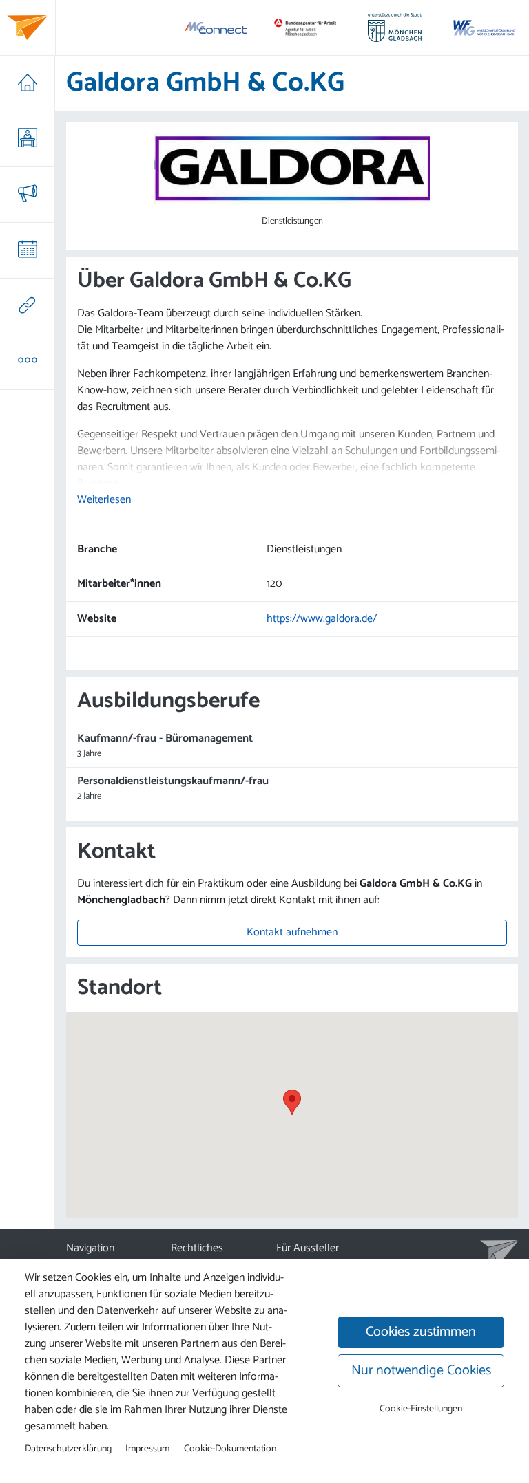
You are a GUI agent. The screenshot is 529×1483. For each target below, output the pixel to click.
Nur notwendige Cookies (421, 1370)
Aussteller (27, 138)
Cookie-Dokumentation (230, 1448)
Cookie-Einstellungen (421, 1409)
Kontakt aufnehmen (292, 932)
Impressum (147, 1448)
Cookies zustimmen (421, 1332)
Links (27, 306)
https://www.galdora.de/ (322, 618)
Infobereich (27, 361)
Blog (27, 194)
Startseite (27, 83)
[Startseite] (27, 27)
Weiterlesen (104, 499)
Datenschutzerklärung (68, 1448)
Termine (27, 250)
